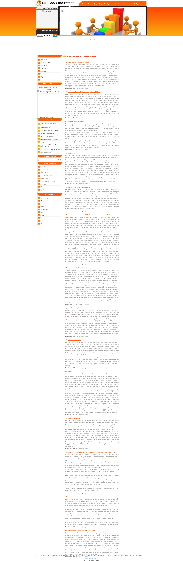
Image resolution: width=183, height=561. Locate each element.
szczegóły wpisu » (84, 88)
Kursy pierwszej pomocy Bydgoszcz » (79, 62)
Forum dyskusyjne (45, 203)
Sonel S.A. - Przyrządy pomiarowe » (79, 187)
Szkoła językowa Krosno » (76, 121)
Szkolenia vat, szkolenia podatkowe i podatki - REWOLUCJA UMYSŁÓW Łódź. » (93, 452)
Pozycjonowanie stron (46, 218)
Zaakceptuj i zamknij (91, 558)
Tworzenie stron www (46, 136)
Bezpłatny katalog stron (47, 133)
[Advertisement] (93, 46)
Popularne (43, 68)
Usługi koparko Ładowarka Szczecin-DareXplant (48, 123)
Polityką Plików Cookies (83, 555)
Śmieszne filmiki (45, 127)
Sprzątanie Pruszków (46, 142)
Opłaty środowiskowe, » (75, 418)
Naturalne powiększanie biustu (49, 130)
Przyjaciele (43, 74)
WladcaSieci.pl (69, 2)
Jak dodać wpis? (120, 4)
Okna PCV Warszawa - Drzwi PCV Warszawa (49, 88)
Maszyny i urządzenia (46, 223)
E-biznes (42, 221)
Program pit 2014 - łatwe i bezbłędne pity (48, 145)
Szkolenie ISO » (72, 153)
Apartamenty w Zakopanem (48, 198)
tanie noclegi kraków (46, 152)
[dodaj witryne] (63, 11)
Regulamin (110, 4)
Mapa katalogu (44, 77)
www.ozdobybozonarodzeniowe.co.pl (50, 149)
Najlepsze (43, 71)
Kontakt (129, 4)
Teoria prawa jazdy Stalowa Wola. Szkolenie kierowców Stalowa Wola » (89, 214)
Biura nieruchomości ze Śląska (49, 139)
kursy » (70, 371)
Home (84, 4)
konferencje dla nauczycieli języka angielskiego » (82, 530)
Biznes (42, 201)
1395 (59, 159)
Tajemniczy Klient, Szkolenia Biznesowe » (80, 267)
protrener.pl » (72, 496)
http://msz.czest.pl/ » (74, 308)
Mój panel (102, 4)
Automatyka (44, 209)
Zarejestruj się (92, 4)
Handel (42, 212)
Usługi (42, 206)
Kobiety (42, 215)
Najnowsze (43, 65)
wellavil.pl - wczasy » (74, 340)
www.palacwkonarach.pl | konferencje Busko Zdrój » (84, 92)
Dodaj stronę (138, 4)
